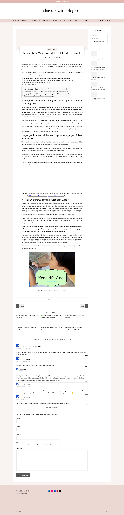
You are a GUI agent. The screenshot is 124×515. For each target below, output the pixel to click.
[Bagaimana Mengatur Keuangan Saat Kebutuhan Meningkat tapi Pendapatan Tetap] (20, 306)
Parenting (52, 49)
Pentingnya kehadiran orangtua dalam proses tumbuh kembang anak (45, 92)
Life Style (35, 20)
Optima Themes (30, 511)
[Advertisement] (52, 179)
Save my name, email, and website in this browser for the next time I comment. (38, 444)
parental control (27, 237)
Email (18, 426)
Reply (86, 355)
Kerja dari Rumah (19, 20)
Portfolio (84, 20)
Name (18, 418)
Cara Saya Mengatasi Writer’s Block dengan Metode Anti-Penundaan (98, 68)
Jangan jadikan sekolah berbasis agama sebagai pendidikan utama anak (46, 94)
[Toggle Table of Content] (67, 89)
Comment (19, 448)
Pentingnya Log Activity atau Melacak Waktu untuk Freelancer (98, 99)
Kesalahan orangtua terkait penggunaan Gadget (39, 96)
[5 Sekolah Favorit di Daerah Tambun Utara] (84, 306)
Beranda (58, 1)
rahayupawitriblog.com (62, 10)
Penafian (65, 1)
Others (56, 20)
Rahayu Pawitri (57, 57)
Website (18, 434)
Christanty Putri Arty (28, 346)
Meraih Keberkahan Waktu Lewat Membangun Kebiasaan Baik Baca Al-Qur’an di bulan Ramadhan (98, 58)
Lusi (21, 370)
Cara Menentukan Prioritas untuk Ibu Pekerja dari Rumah (98, 88)
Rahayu (22, 359)
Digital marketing (71, 20)
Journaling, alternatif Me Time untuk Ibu (98, 78)
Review (46, 20)
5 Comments (52, 300)
